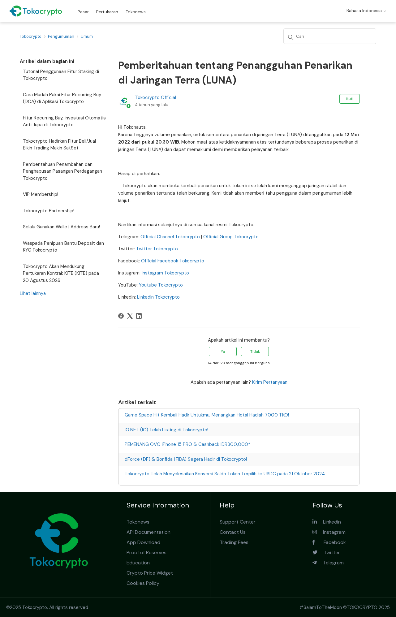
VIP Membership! (40, 194)
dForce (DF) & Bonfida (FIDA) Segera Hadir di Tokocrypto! (186, 459)
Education (138, 562)
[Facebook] (121, 316)
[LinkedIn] (139, 316)
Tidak (255, 351)
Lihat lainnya (33, 293)
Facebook (330, 542)
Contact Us (233, 532)
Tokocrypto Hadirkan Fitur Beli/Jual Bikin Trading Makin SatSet (59, 144)
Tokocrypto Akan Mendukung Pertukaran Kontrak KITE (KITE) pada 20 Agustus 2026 (61, 273)
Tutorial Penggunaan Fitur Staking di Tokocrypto (61, 75)
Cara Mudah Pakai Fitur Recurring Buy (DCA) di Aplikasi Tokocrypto (62, 98)
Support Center (238, 522)
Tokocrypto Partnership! (48, 211)
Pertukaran (107, 12)
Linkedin (329, 522)
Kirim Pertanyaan (269, 382)
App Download (143, 542)
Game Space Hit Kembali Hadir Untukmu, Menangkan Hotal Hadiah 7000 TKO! (207, 415)
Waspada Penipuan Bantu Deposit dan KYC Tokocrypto (63, 246)
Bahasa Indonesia (364, 10)
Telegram (330, 562)
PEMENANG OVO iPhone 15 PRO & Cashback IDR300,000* (187, 444)
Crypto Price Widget (150, 573)
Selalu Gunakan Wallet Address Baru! (61, 227)
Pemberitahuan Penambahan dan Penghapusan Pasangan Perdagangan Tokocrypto (62, 171)
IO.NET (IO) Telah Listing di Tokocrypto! (166, 430)
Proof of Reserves (146, 552)
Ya (223, 351)
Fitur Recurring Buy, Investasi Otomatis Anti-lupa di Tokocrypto (64, 121)
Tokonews (136, 12)
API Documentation (148, 532)
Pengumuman (61, 36)
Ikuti (349, 98)
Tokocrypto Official (155, 97)
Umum (87, 36)
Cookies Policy (143, 583)
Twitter (328, 552)
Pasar (83, 12)
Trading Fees (234, 542)
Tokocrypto (30, 36)
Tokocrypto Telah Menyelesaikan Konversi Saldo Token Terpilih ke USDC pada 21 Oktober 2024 (225, 474)
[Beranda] (35, 11)
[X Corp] (130, 316)
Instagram (331, 532)
